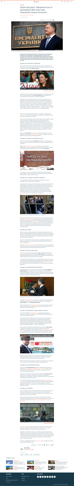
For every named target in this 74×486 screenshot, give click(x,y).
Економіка (15, 466)
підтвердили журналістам (35, 305)
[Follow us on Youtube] (43, 477)
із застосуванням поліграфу (35, 134)
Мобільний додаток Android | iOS (12, 480)
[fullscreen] (53, 89)
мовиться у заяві (48, 261)
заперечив (22, 115)
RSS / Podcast (8, 482)
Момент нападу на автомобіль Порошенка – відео (31, 404)
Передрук (23, 478)
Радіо (7, 478)
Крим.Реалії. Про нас (25, 476)
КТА (65, 1)
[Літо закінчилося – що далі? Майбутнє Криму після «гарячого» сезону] (30, 468)
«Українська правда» (24, 426)
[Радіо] (70, 1)
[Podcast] (52, 477)
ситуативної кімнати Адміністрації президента (35, 368)
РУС (62, 1)
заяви (27, 172)
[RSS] (50, 477)
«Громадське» (23, 252)
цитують (22, 192)
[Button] (43, 20)
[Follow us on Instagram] (47, 477)
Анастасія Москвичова (24, 15)
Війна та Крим (16, 460)
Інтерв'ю (57, 460)
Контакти (23, 480)
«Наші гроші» (38, 440)
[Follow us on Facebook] (38, 477)
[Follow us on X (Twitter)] (40, 477)
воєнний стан (35, 221)
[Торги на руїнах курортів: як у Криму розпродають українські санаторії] (9, 468)
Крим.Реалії (24, 73)
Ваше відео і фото (9, 476)
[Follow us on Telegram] (45, 477)
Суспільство (37, 460)
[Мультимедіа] (67, 1)
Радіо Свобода (30, 15)
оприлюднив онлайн (28, 219)
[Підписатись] (55, 477)
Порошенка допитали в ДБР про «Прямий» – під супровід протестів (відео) (36, 72)
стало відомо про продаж (31, 146)
